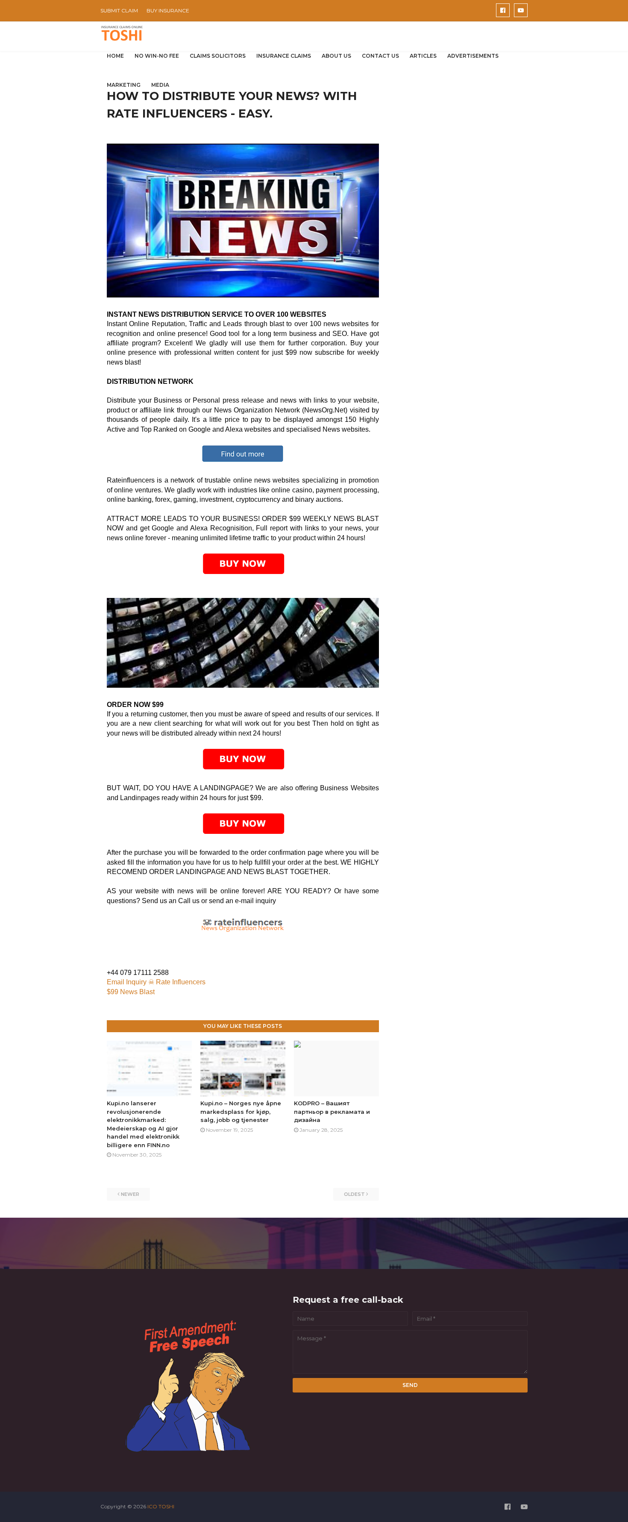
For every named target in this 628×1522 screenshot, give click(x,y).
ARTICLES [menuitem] (423, 56)
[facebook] (503, 10)
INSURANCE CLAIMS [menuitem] (283, 56)
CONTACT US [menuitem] (380, 56)
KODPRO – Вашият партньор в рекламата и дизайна (332, 1111)
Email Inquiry (127, 982)
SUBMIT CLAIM (119, 10)
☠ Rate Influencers (177, 982)
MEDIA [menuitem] (160, 85)
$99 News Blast (131, 991)
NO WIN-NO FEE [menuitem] (157, 56)
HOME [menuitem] (115, 56)
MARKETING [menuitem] (124, 85)
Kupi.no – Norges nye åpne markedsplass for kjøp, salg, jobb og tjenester (240, 1111)
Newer (130, 1194)
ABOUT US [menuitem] (336, 56)
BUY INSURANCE (168, 10)
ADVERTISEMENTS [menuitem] (473, 56)
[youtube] (521, 10)
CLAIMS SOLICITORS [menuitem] (218, 56)
